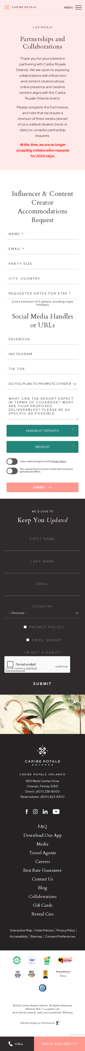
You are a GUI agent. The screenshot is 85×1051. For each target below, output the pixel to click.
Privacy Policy (58, 461)
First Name (42, 539)
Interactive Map (21, 930)
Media (42, 844)
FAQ (42, 827)
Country (42, 606)
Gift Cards (42, 905)
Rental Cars (43, 914)
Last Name (42, 561)
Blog (42, 888)
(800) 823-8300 (52, 797)
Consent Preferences (60, 936)
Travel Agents (42, 853)
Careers (42, 862)
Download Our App (42, 835)
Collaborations (42, 896)
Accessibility (18, 936)
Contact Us (42, 879)
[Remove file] (73, 429)
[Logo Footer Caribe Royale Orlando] (42, 755)
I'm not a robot (42, 652)
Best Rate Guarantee (42, 870)
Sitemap (36, 936)
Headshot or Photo (42, 431)
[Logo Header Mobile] (19, 7)
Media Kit (42, 447)
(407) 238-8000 (48, 791)
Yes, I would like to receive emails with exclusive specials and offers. (46, 470)
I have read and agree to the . (43, 461)
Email (42, 584)
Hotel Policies (44, 930)
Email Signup (47, 640)
